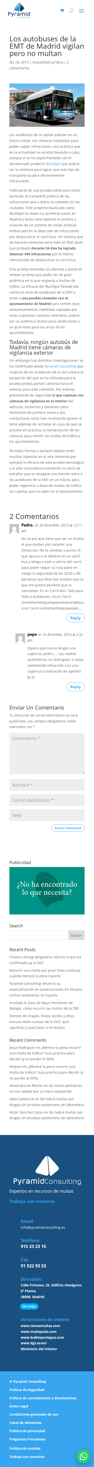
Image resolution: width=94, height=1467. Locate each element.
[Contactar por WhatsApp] (83, 1456)
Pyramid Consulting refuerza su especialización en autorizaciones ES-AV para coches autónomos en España (45, 989)
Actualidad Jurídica (48, 62)
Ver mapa (29, 1306)
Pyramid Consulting (60, 366)
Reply (75, 617)
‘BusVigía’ (53, 163)
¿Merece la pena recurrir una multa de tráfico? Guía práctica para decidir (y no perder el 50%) (45, 1053)
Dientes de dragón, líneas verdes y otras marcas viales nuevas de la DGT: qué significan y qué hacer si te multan (41, 1022)
